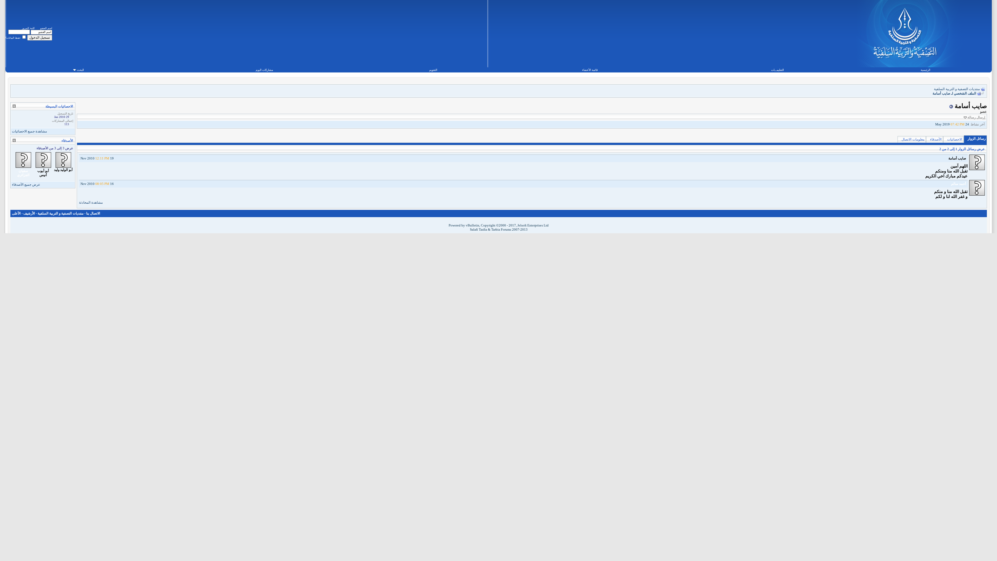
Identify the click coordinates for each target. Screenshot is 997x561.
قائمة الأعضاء (590, 69)
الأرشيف (29, 213)
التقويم (433, 69)
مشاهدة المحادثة (91, 202)
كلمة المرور (28, 28)
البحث (80, 69)
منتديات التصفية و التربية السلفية (957, 89)
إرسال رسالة (976, 117)
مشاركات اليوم (264, 69)
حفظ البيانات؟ (13, 37)
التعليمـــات (777, 69)
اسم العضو (46, 28)
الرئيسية (925, 69)
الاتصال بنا (93, 213)
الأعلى (16, 213)
